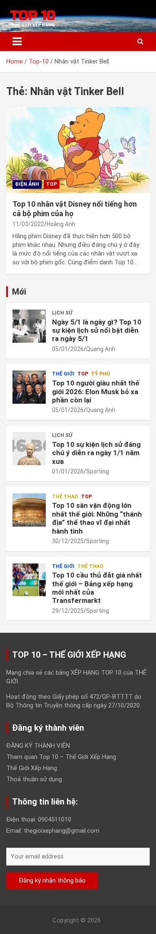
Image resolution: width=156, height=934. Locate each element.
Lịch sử (62, 313)
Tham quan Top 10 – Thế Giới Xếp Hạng (61, 757)
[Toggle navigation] (17, 41)
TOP (51, 184)
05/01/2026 (68, 349)
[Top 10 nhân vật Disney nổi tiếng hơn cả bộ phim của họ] (78, 150)
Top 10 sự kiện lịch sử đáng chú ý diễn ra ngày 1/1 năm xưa (96, 453)
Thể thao (65, 497)
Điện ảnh (27, 184)
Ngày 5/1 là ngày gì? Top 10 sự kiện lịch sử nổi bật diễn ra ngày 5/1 (96, 330)
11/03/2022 (28, 224)
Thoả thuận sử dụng (34, 779)
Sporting (97, 471)
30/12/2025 (68, 541)
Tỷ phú (100, 374)
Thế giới (63, 374)
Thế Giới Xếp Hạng (31, 768)
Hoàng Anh (61, 224)
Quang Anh (100, 349)
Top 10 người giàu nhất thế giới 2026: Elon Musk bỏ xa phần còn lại (95, 391)
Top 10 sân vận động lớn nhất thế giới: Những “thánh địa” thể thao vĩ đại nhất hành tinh (97, 518)
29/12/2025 (68, 610)
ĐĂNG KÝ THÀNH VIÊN (38, 745)
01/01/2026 (68, 471)
